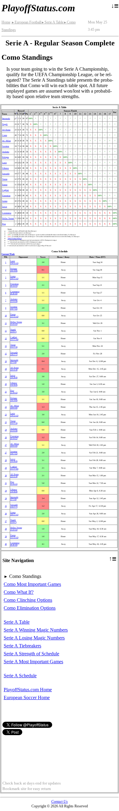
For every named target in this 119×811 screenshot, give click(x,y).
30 (6, 475)
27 (6, 445)
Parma (4, 184)
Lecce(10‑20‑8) (13, 376)
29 (6, 468)
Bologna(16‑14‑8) (13, 269)
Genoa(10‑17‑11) (14, 277)
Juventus (5, 146)
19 (6, 376)
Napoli (5, 124)
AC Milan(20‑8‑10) (14, 407)
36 (6, 513)
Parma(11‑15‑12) (14, 315)
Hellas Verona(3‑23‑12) (16, 323)
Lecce (4, 206)
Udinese (5, 168)
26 (6, 437)
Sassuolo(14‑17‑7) (14, 353)
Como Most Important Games (32, 584)
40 (6, 544)
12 (6, 338)
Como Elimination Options (30, 608)
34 (6, 491)
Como (4, 135)
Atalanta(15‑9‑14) (13, 300)
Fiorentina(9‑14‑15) (14, 285)
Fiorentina (6, 195)
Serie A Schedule (20, 675)
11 (6, 323)
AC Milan (6, 141)
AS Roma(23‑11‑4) (14, 369)
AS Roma (6, 130)
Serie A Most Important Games (33, 661)
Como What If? (19, 592)
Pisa (4, 224)
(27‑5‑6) (14, 361)
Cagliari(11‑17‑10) (14, 338)
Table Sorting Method (15, 238)
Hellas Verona (8, 218)
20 (6, 384)
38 (6, 529)
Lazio (4, 162)
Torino (4, 179)
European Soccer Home (27, 697)
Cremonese (6, 213)
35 (6, 506)
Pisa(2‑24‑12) (13, 391)
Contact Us (59, 801)
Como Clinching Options (28, 600)
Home (6, 22)
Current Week (8, 254)
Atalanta (5, 152)
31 (6, 483)
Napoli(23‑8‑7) (13, 330)
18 (6, 369)
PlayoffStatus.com (38, 7)
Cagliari (5, 190)
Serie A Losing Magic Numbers (34, 637)
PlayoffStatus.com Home (28, 689)
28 (6, 460)
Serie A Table (52, 22)
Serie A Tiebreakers (22, 645)
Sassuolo (5, 173)
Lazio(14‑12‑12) (14, 262)
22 (6, 407)
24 (6, 430)
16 (6, 361)
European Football (26, 22)
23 (6, 414)
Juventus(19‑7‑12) (13, 308)
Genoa (4, 201)
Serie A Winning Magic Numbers (36, 629)
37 (6, 521)
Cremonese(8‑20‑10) (15, 292)
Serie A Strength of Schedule (31, 653)
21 (6, 392)
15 (6, 346)
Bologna (5, 157)
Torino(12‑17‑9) (13, 346)
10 (6, 315)
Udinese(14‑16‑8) (13, 384)
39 (6, 536)
